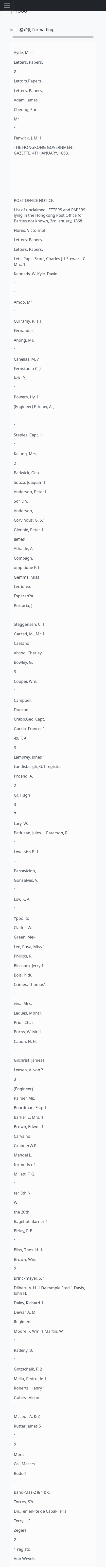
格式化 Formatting (36, 29)
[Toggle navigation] (7, 6)
